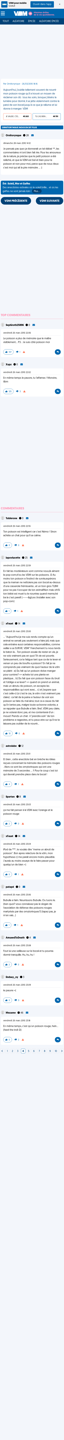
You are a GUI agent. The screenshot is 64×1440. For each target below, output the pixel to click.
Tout (6, 21)
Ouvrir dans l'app (42, 4)
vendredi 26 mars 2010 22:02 (17, 372)
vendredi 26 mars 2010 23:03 (17, 805)
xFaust (10, 624)
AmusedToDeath (15, 938)
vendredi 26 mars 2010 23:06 (17, 895)
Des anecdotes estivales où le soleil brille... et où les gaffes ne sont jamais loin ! (30, 188)
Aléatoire (18, 21)
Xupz (9, 364)
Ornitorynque (14, 135)
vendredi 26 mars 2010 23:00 (17, 631)
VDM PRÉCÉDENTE (16, 201)
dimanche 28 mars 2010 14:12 (17, 143)
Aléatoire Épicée (49, 21)
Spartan (10, 797)
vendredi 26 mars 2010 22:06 (17, 333)
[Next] (2, 1051)
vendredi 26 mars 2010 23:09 (17, 985)
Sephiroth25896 (15, 325)
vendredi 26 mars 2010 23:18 (16, 1021)
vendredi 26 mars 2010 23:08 (17, 945)
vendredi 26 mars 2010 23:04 (17, 844)
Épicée (31, 21)
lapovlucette (13, 558)
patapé (10, 887)
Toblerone (12, 518)
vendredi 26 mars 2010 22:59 (17, 566)
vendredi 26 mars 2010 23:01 (16, 754)
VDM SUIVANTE (49, 201)
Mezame (11, 1013)
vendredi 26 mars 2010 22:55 (17, 526)
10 (56, 1051)
